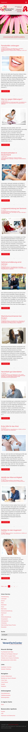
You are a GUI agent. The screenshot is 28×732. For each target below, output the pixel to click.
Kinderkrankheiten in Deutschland (9, 154)
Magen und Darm (4, 103)
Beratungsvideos (5, 697)
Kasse (2, 606)
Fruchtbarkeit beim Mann (7, 652)
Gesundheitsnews (14, 48)
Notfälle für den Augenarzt (11, 530)
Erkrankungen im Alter (14, 211)
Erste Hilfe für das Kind (10, 426)
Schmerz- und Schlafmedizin (12, 268)
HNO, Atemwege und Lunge (15, 212)
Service (3, 600)
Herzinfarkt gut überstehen (11, 372)
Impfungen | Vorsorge (13, 158)
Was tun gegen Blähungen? (11, 99)
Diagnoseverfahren (6, 48)
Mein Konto (4, 608)
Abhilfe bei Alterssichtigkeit (11, 477)
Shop (2, 602)
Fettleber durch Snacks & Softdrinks (10, 658)
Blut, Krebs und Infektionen (7, 157)
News (2, 704)
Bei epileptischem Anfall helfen (8, 660)
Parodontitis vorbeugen (10, 46)
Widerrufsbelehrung (6, 617)
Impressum (4, 612)
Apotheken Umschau (6, 667)
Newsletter (3, 627)
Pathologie (3, 159)
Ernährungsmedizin (14, 102)
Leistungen (3, 598)
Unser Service (4, 682)
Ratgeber (17, 49)
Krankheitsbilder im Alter (10, 49)
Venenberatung (5, 596)
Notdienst (3, 686)
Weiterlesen (5, 91)
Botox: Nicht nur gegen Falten (8, 656)
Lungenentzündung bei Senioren (13, 208)
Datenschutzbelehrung (6, 610)
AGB (2, 615)
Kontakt (3, 684)
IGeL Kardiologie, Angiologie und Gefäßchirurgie (15, 375)
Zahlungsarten (4, 621)
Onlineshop (4, 623)
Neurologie (20, 267)
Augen (3, 480)
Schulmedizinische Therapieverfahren (9, 50)
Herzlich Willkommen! (6, 676)
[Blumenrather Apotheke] (14, 9)
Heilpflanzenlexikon (6, 695)
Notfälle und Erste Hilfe (15, 376)
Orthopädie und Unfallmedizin (10, 430)
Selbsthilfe (19, 50)
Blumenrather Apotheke (13, 724)
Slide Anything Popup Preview (8, 625)
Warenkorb (3, 604)
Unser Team (4, 680)
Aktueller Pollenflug (6, 669)
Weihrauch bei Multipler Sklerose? (9, 654)
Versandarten (4, 619)
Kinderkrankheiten (22, 158)
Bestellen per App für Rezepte (8, 678)
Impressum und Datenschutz (8, 715)
